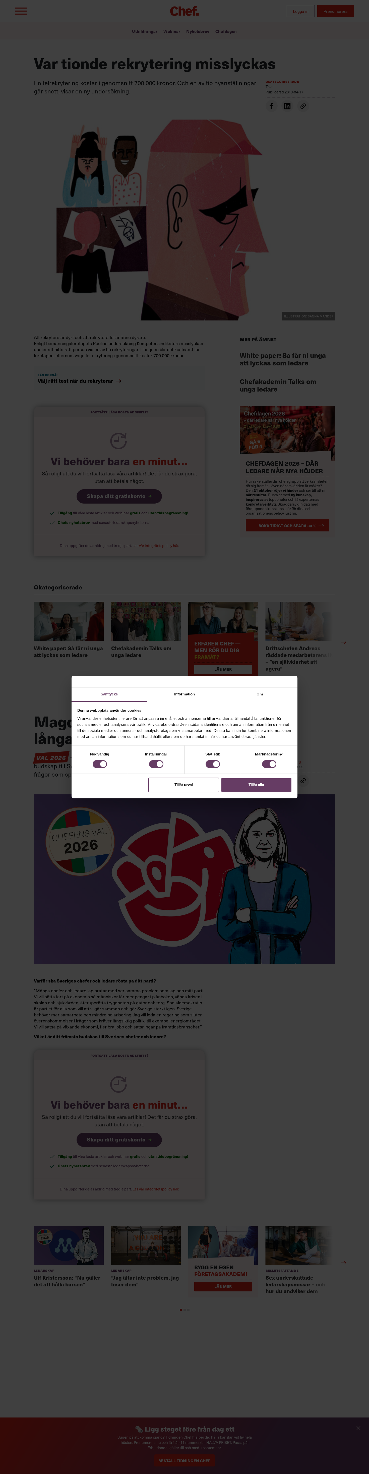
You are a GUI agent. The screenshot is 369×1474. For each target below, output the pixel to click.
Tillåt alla (256, 785)
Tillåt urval (183, 785)
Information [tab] (184, 694)
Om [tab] (260, 694)
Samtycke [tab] (109, 694)
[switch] (156, 764)
